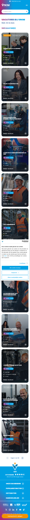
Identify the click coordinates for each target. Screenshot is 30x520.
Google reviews (19, 477)
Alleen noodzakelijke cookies (15, 277)
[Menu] (26, 5)
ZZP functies (11, 493)
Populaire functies (14, 488)
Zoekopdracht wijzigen (15, 516)
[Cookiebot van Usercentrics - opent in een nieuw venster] (22, 241)
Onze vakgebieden (13, 484)
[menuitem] (15, 11)
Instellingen (22, 263)
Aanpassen (14, 272)
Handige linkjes (12, 498)
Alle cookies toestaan (15, 267)
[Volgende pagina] (22, 458)
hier (6, 255)
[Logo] (5, 4)
